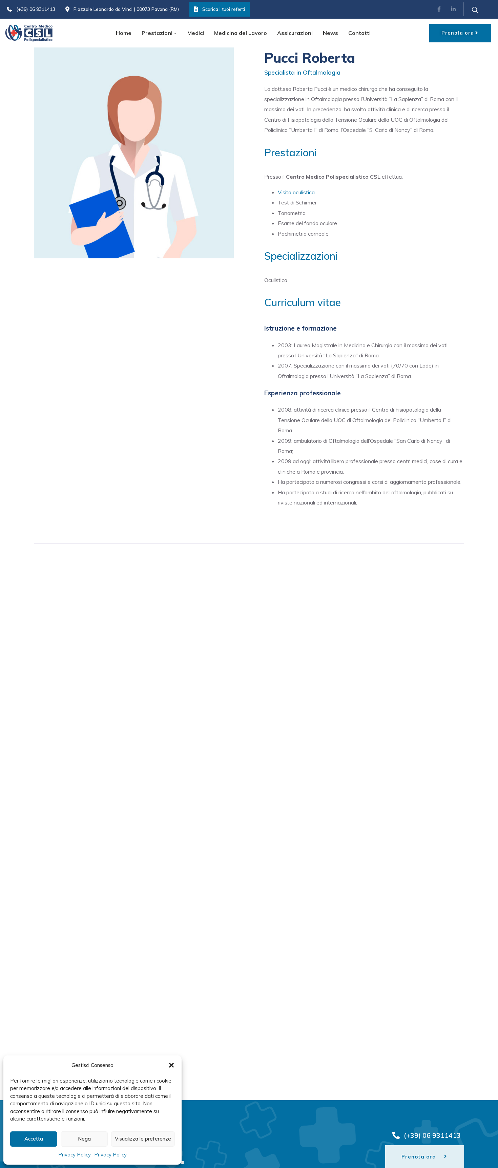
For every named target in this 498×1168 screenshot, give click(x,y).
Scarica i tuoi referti (223, 9)
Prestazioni (157, 32)
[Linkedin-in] (453, 9)
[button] (171, 1065)
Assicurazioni (295, 32)
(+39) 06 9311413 (35, 9)
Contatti (359, 32)
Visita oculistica (296, 192)
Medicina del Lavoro (240, 32)
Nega (84, 1138)
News (330, 32)
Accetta (33, 1138)
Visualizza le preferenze (143, 1138)
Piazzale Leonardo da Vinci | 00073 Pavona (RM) (126, 9)
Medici (195, 32)
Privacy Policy (74, 1154)
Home (123, 32)
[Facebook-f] (439, 9)
